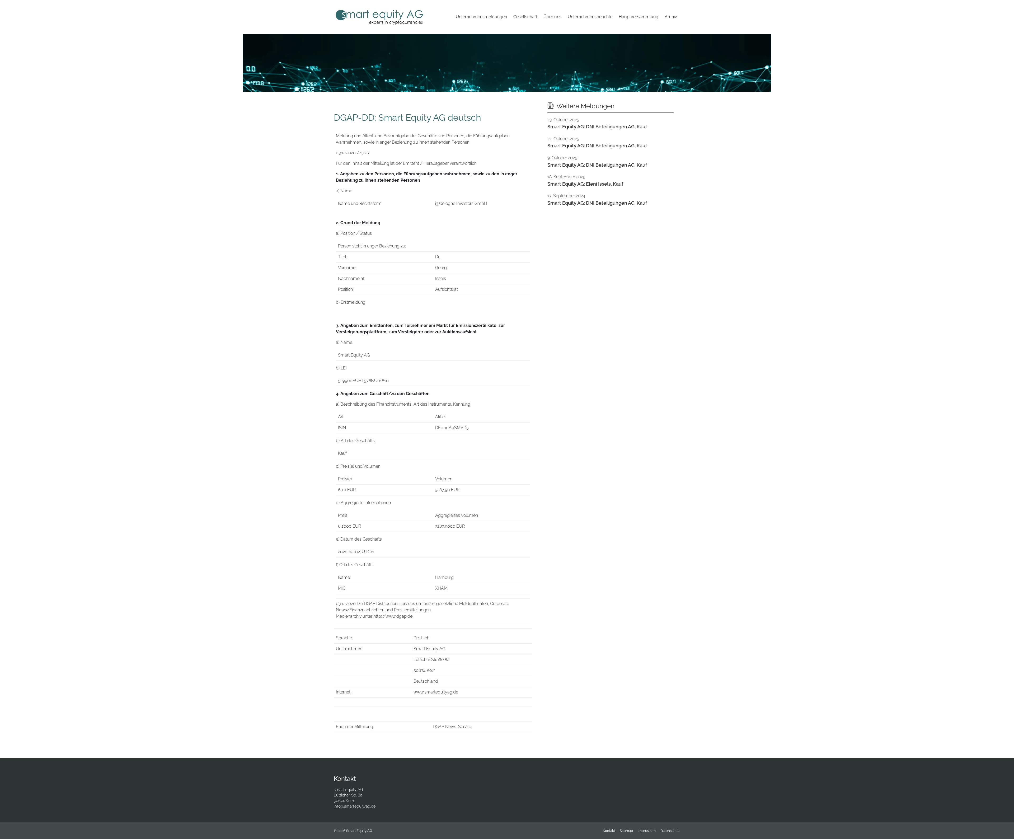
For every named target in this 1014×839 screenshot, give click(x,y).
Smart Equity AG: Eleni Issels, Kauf (585, 184)
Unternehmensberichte (590, 16)
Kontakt (609, 831)
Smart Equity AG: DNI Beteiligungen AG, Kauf (597, 126)
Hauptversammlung (638, 16)
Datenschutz (670, 831)
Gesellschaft (525, 16)
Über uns (552, 16)
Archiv (671, 16)
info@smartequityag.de (355, 806)
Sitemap (626, 831)
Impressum (647, 831)
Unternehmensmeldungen (481, 16)
